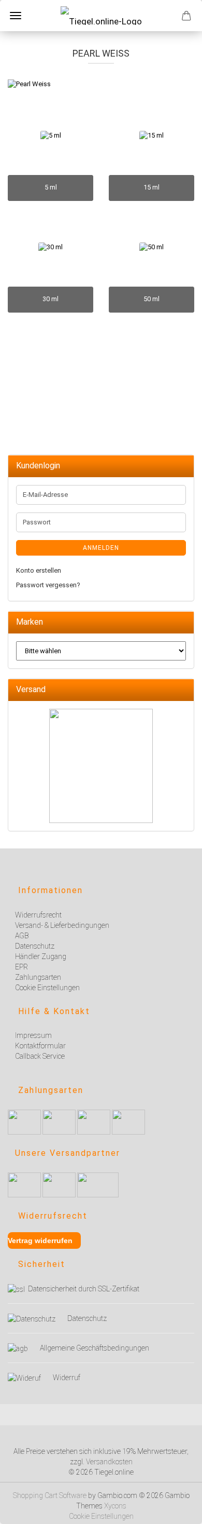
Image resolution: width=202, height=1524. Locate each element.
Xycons (115, 1506)
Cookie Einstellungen (101, 1516)
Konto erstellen (38, 570)
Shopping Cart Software (49, 1495)
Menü (15, 15)
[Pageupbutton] (181, 1509)
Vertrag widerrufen (40, 1240)
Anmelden (101, 547)
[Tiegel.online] (101, 15)
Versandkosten (109, 1462)
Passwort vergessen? (48, 585)
